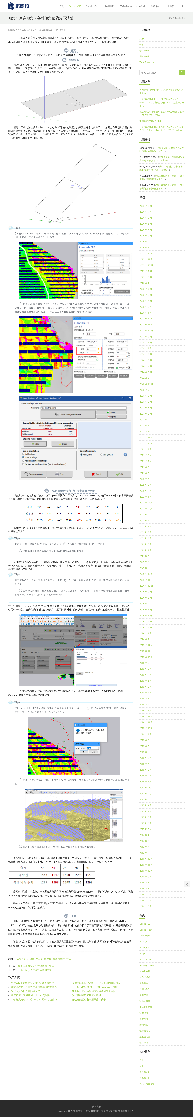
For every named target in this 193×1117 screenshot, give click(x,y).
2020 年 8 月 (145, 597)
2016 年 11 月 (146, 864)
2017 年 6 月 (145, 823)
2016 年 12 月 (146, 859)
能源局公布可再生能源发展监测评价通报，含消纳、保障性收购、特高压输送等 (96, 991)
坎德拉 (47, 958)
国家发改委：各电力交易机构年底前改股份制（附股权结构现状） (35, 986)
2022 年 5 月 (145, 473)
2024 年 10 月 (146, 330)
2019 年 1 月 (145, 710)
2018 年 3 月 (145, 769)
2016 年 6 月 (145, 894)
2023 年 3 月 (145, 413)
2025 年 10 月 (146, 265)
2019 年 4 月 (145, 692)
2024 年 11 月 (146, 324)
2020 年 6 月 (145, 609)
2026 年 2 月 (145, 241)
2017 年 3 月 (145, 841)
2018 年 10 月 (146, 728)
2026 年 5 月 (145, 223)
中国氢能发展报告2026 (150, 121)
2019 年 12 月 (146, 645)
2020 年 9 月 (145, 591)
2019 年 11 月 (146, 651)
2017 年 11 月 (145, 793)
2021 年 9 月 (145, 520)
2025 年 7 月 (145, 283)
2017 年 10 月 (146, 799)
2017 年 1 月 (145, 853)
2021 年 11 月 (145, 508)
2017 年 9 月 (145, 805)
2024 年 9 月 (145, 336)
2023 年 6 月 (145, 395)
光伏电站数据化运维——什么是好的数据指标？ (96, 982)
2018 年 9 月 (145, 734)
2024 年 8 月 (145, 342)
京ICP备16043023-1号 (124, 1111)
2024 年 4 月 (145, 366)
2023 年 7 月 (145, 390)
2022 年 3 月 (145, 485)
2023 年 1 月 (145, 425)
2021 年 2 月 (145, 562)
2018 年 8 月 (145, 740)
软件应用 (143, 1042)
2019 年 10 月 (146, 657)
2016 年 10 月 (146, 870)
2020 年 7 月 (145, 603)
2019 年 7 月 (145, 675)
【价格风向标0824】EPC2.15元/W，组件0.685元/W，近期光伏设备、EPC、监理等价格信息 (161, 102)
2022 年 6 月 (145, 467)
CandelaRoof (93, 6)
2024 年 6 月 (145, 354)
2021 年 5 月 (145, 544)
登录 (141, 44)
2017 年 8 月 (145, 811)
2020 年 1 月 (145, 639)
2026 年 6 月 (145, 218)
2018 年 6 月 (145, 752)
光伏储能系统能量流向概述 (86, 995)
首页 (61, 6)
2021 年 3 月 (145, 556)
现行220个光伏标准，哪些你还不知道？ (32, 982)
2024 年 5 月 (145, 360)
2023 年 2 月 (145, 419)
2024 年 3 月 (145, 372)
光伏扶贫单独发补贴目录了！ (26, 991)
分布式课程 (144, 977)
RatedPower (145, 959)
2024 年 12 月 (146, 318)
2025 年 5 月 (145, 295)
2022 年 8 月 (145, 455)
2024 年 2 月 (145, 378)
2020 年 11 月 (146, 580)
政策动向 (155, 6)
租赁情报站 (144, 1030)
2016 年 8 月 (145, 882)
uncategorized (146, 965)
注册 (141, 38)
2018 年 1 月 (145, 781)
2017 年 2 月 (145, 847)
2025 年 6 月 (145, 289)
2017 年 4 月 (145, 835)
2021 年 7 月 (145, 532)
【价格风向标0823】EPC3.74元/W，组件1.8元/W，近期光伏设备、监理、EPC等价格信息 (96, 986)
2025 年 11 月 (146, 259)
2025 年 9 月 (145, 271)
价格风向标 (126, 6)
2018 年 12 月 (146, 716)
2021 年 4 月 (145, 550)
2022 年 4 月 (145, 479)
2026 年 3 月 (145, 235)
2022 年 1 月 (145, 496)
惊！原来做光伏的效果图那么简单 (36, 965)
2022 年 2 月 (145, 491)
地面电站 (143, 983)
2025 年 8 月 (145, 277)
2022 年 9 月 (145, 449)
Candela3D (74, 6)
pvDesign (144, 947)
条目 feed (144, 50)
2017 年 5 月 (145, 829)
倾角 (31, 958)
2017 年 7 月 (145, 817)
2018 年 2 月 (145, 775)
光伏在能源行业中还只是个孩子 (89, 999)
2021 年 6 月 (145, 538)
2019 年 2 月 (145, 704)
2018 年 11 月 (146, 722)
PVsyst (142, 953)
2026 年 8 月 (145, 206)
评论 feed (144, 56)
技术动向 (141, 6)
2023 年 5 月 (145, 402)
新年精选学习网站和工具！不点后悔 (30, 995)
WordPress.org (146, 62)
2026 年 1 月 (145, 247)
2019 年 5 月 (145, 686)
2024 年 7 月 (145, 348)
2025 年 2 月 (145, 307)
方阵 (68, 958)
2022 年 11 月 (146, 437)
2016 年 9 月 (145, 876)
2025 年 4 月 (145, 301)
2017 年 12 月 (146, 787)
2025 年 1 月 (145, 312)
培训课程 (143, 995)
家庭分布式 (144, 1001)
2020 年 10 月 (146, 585)
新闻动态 (143, 1024)
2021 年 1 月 (145, 568)
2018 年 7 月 (145, 746)
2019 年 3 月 (145, 698)
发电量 (39, 958)
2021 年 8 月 (145, 526)
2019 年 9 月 (145, 663)
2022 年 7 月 (145, 461)
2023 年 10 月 (146, 384)
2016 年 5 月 (145, 900)
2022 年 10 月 (146, 443)
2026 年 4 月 (145, 229)
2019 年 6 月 (145, 680)
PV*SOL (143, 941)
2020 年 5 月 (145, 615)
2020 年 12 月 (146, 574)
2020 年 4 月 (145, 621)
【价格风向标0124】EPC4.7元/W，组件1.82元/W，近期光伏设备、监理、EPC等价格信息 (35, 999)
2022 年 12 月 (146, 431)
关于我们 (169, 6)
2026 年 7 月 (145, 212)
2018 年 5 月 (145, 758)
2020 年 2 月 (145, 633)
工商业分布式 (145, 1007)
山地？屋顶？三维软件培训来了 (35, 970)
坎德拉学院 (59, 958)
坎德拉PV (110, 6)
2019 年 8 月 (145, 669)
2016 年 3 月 (145, 906)
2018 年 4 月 (145, 764)
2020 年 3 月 (145, 627)
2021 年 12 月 (146, 502)
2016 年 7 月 (145, 888)
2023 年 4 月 (145, 407)
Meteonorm (145, 935)
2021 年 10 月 (146, 514)
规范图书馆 (144, 1036)
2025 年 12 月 (146, 253)
